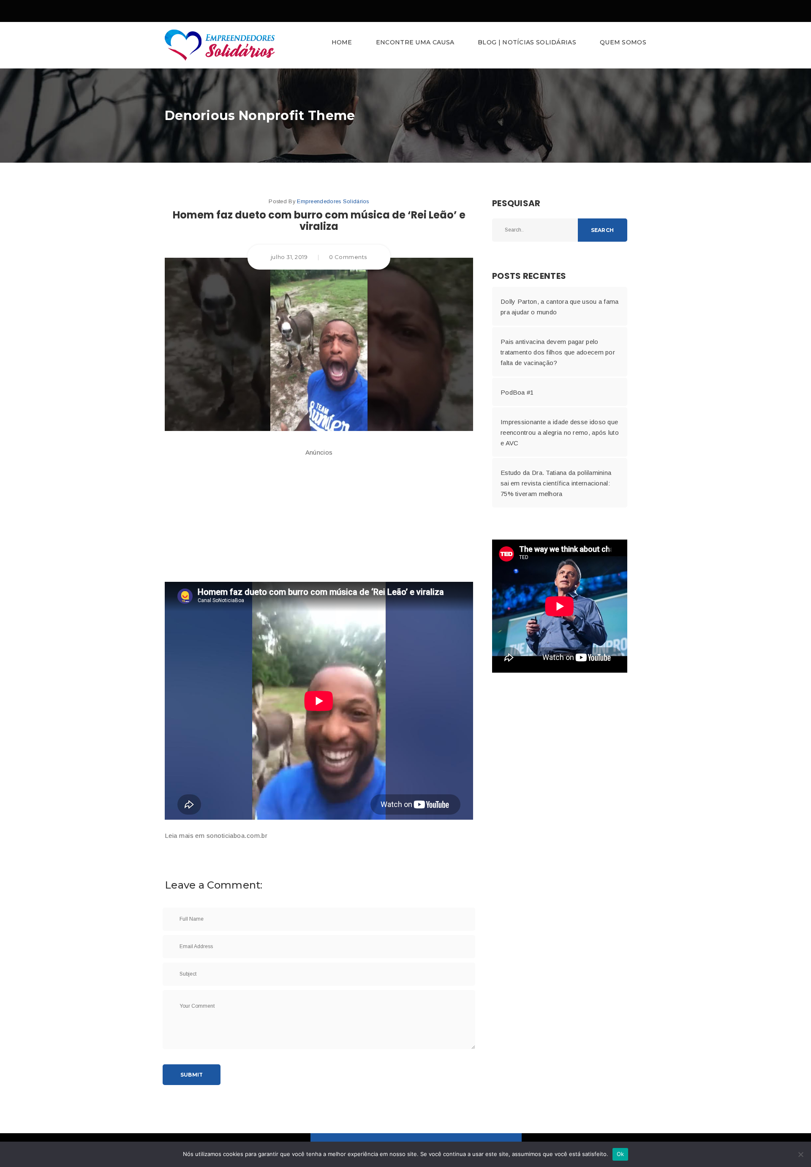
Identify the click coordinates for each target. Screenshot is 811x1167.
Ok (620, 1154)
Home (342, 42)
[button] (405, 45)
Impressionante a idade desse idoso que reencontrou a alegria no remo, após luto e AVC (560, 432)
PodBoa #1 (517, 392)
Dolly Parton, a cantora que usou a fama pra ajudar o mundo (560, 307)
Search (602, 230)
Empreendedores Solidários (333, 201)
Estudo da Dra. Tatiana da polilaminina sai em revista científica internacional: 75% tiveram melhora (556, 483)
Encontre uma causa (415, 42)
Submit (191, 1075)
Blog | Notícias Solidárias (527, 42)
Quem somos (623, 42)
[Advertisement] (319, 516)
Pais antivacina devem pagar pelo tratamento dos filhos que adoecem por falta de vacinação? (558, 352)
